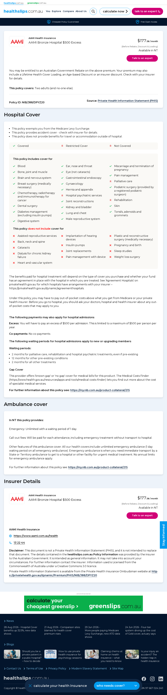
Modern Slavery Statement (89, 668)
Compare (68, 11)
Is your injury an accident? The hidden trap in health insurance (150, 656)
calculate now (113, 11)
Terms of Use (34, 668)
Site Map (117, 668)
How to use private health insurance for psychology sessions (70, 654)
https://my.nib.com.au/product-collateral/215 (100, 390)
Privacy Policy (57, 668)
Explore (56, 11)
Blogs (10, 644)
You (48, 11)
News (10, 620)
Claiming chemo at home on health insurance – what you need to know (111, 656)
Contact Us (14, 668)
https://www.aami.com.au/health (36, 535)
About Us (81, 11)
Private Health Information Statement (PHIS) (128, 100)
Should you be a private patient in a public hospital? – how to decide (32, 656)
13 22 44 (19, 542)
